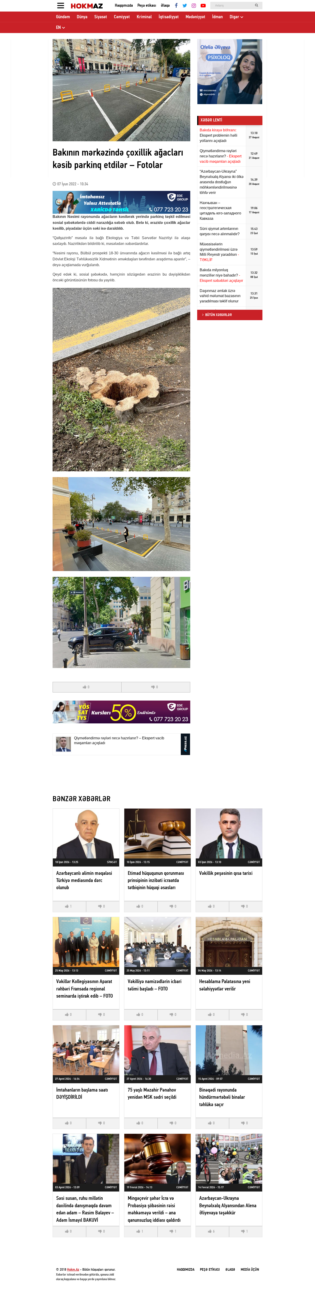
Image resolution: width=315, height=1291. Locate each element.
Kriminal (144, 17)
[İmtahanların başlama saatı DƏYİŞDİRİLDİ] (86, 1050)
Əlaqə (165, 5)
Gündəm (63, 17)
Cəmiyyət (122, 17)
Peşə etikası (146, 5)
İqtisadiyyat (169, 17)
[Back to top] (302, 1278)
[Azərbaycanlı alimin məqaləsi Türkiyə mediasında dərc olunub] (86, 833)
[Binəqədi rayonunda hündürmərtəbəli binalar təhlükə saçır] (229, 1050)
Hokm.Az (73, 1270)
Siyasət (100, 17)
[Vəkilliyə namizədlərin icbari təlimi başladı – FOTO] (157, 942)
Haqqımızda (124, 5)
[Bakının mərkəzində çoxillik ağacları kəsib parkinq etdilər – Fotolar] (121, 90)
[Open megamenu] (61, 6)
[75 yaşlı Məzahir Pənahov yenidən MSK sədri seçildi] (157, 1050)
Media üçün (250, 1270)
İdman (217, 17)
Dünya (82, 17)
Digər (234, 17)
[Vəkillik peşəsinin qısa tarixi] (229, 833)
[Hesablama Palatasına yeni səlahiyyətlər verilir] (229, 942)
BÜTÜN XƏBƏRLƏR (218, 315)
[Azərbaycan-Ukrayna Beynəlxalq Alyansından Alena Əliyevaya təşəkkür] (229, 1159)
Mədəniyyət (195, 17)
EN (58, 27)
